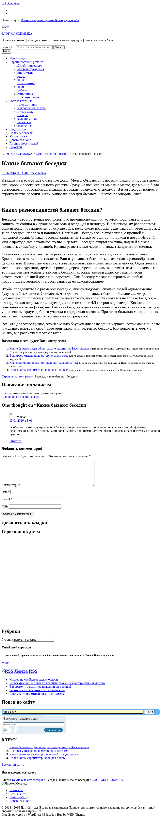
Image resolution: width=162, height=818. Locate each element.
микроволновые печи (31, 108)
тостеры (22, 115)
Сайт (5, 506)
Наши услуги (18, 58)
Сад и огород (18, 129)
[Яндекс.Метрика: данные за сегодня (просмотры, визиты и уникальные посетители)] (14, 783)
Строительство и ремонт (26, 62)
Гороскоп (15, 147)
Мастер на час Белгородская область (33, 679)
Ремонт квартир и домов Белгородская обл (50, 20)
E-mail (7, 499)
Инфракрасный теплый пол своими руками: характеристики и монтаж (57, 683)
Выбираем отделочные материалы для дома (39, 355)
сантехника (25, 94)
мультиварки (26, 111)
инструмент (25, 72)
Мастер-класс (18, 136)
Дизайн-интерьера (29, 65)
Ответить (15, 441)
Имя (6, 491)
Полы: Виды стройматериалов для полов (37, 369)
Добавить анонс (20, 140)
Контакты (16, 790)
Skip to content (11, 3)
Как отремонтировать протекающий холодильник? (44, 362)
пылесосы (24, 122)
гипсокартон (26, 83)
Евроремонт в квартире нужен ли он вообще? (40, 686)
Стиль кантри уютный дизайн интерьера (37, 693)
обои (20, 86)
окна (20, 79)
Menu (6, 51)
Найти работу (18, 797)
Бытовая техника (20, 101)
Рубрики (7, 639)
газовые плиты (27, 104)
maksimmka (38, 173)
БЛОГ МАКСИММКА (17, 33)
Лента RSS (25, 671)
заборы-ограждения (30, 69)
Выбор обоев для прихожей (20, 396)
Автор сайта (17, 793)
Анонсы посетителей (23, 143)
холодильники (27, 118)
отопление (32, 97)
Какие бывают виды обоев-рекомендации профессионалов (49, 348)
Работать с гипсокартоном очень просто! (37, 690)
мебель (22, 90)
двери (21, 76)
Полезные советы (21, 132)
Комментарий (11, 485)
